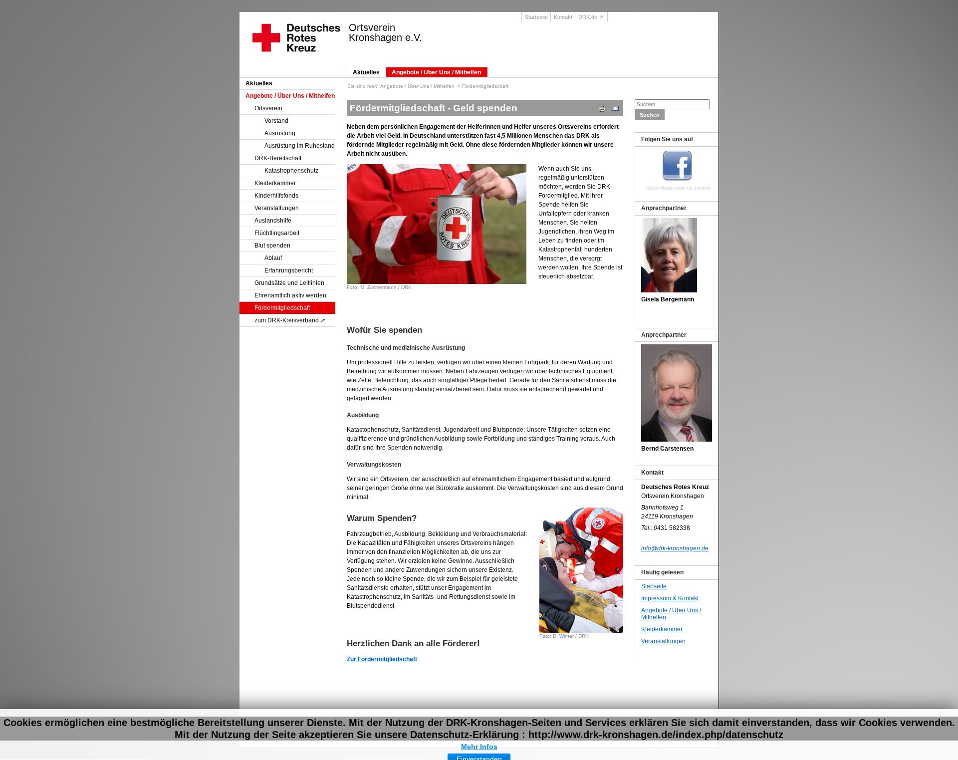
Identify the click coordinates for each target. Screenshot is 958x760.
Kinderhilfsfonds (276, 195)
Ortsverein (268, 108)
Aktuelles (366, 72)
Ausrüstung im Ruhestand (299, 145)
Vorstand (276, 120)
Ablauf (273, 257)
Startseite (536, 17)
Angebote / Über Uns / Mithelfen (436, 72)
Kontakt (563, 17)
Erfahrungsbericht (288, 270)
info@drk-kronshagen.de (675, 548)
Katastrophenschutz (291, 170)
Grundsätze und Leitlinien (289, 282)
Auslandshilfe (272, 220)
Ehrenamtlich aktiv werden (290, 295)
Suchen (650, 115)
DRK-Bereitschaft (277, 158)
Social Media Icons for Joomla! (678, 188)
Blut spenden (272, 245)
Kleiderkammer (275, 183)
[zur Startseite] (293, 44)
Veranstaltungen (276, 208)
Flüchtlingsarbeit (276, 233)
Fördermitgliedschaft (282, 307)
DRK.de (587, 17)
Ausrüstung (279, 133)
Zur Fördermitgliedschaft (382, 659)
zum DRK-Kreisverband (286, 320)
